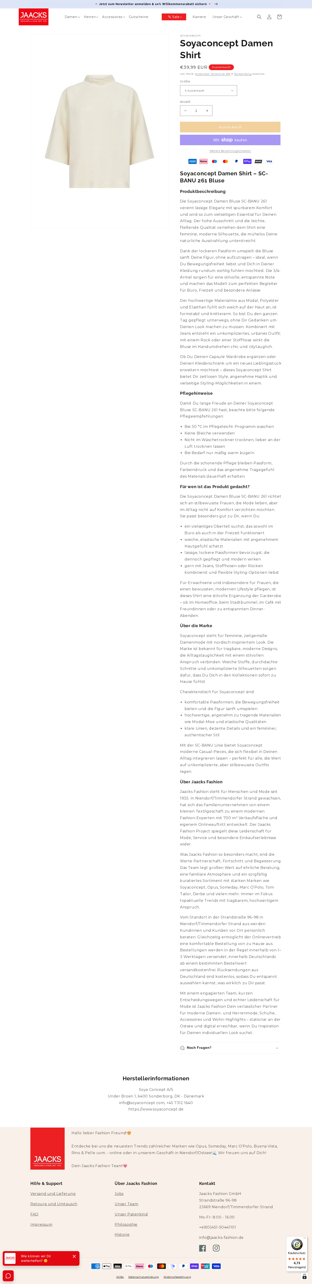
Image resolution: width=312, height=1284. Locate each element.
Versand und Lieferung (53, 1194)
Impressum (41, 1224)
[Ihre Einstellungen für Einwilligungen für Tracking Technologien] (304, 1276)
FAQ (34, 1214)
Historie (122, 1234)
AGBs (120, 1277)
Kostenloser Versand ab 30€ (212, 73)
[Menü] (304, 1239)
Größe (185, 81)
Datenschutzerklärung (143, 1277)
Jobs (119, 1194)
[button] (67, 16)
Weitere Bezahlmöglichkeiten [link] (230, 151)
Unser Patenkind (131, 1214)
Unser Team (126, 1204)
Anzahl (185, 101)
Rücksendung (243, 73)
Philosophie (126, 1224)
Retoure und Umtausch (53, 1204)
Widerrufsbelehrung (177, 1277)
